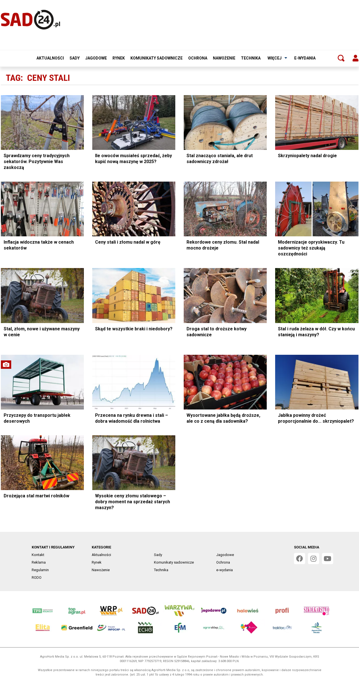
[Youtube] (327, 558)
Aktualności (50, 58)
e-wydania (305, 58)
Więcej (275, 58)
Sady (75, 58)
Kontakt (38, 555)
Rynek (118, 58)
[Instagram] (313, 558)
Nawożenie (224, 58)
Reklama (39, 562)
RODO (37, 577)
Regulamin (40, 570)
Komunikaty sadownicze (156, 58)
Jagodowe (96, 58)
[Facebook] (299, 558)
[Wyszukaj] (341, 58)
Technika (251, 58)
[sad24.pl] (30, 19)
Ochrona (197, 58)
